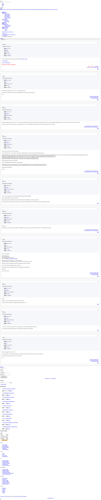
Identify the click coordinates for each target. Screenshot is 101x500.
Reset (6, 377)
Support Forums (5, 464)
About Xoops (5, 444)
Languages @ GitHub (6, 463)
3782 (9, 117)
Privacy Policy (7, 496)
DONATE (96, 66)
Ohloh (4, 491)
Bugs (97, 67)
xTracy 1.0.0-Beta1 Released (7, 418)
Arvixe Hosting (17, 496)
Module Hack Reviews (46, 9)
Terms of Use (2, 496)
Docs (92, 67)
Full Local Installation (6, 62)
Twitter (4, 492)
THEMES (5, 23)
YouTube (4, 490)
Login (6, 29)
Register (6, 30)
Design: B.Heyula (50, 498)
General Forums (9, 9)
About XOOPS (7, 14)
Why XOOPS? (5, 445)
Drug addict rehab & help (94, 97)
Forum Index (3, 9)
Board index (5, 33)
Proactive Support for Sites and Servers (91, 170)
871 (8, 85)
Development (32, 9)
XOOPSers (4, 448)
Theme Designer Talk (53, 9)
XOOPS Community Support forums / (9, 34)
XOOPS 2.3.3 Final (24, 58)
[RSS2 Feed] (23, 496)
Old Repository (7, 26)
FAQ (3, 454)
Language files (5, 60)
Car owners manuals (94, 98)
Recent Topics (7, 21)
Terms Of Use (7, 16)
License (6, 18)
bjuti (6, 245)
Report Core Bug (5, 483)
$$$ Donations (5, 478)
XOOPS (4, 13)
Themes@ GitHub (6, 462)
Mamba (6, 50)
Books (4, 453)
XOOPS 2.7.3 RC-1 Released (7, 405)
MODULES (6, 24)
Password (2, 374)
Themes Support (27, 9)
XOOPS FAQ (5, 27)
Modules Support (22, 9)
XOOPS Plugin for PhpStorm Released (9, 401)
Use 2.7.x (88, 67)
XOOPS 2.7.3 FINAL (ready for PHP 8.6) (9, 388)
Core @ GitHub (5, 469)
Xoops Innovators (5, 447)
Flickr (3, 489)
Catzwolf (7, 187)
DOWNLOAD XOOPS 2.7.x (8, 31)
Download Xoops (5, 460)
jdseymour (7, 113)
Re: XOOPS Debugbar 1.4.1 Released (8, 397)
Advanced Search (3, 384)
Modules (94, 67)
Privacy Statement (8, 17)
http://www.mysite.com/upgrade (12, 258)
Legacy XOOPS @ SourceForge (8, 473)
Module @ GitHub (8, 25)
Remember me (4, 376)
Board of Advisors (6, 446)
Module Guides (5, 456)
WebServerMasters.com (88, 126)
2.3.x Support (5, 35)
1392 (9, 293)
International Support (38, 9)
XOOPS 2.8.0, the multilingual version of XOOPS (10, 422)
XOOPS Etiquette (6, 449)
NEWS (4, 22)
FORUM (5, 19)
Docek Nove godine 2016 (94, 96)
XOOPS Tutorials (95, 126)
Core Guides (5, 455)
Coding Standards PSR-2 (7, 474)
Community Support (15, 9)
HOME (4, 12)
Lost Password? (53, 378)
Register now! (47, 378)
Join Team (4, 479)
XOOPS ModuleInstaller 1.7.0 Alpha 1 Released (10, 426)
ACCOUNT (6, 28)
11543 (9, 53)
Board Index (7, 20)
